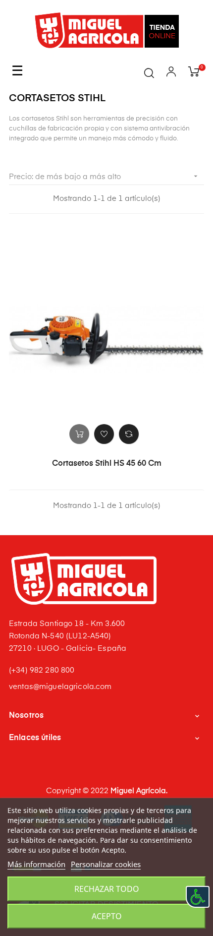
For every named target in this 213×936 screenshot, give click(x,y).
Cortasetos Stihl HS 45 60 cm (106, 464)
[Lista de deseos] (104, 434)
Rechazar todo (106, 888)
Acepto (107, 916)
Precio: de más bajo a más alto (104, 176)
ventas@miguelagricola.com (60, 686)
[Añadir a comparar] (129, 434)
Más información (36, 864)
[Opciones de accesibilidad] (198, 897)
